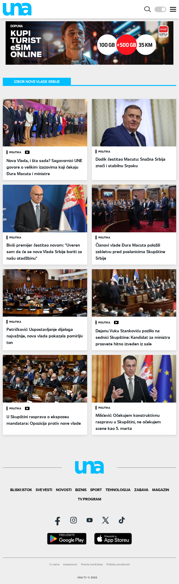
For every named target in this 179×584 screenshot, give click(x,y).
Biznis (80, 489)
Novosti (64, 489)
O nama (54, 564)
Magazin (160, 489)
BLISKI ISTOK (21, 489)
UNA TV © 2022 (87, 577)
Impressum (70, 564)
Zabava (141, 489)
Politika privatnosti (118, 564)
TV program (89, 498)
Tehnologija (118, 489)
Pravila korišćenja (92, 564)
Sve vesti (44, 489)
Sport (96, 489)
